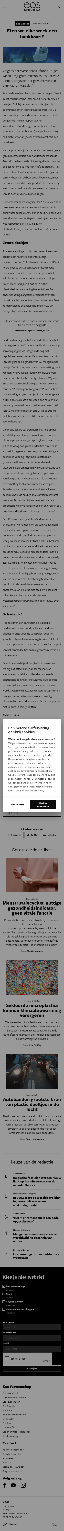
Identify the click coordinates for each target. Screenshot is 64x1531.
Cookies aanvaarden (43, 804)
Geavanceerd (17, 804)
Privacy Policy (37, 790)
